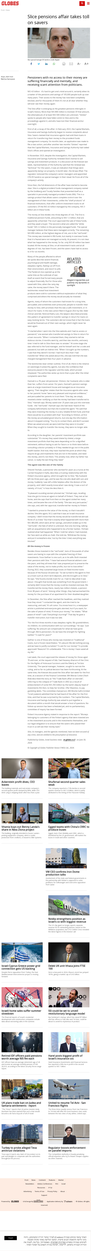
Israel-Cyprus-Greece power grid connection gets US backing (21, 967)
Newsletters (29, 1184)
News (8, 10)
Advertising (27, 1191)
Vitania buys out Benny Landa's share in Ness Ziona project (20, 828)
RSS (56, 1184)
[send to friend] (71, 64)
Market (61, 1180)
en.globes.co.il (69, 739)
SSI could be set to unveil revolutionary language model (66, 1012)
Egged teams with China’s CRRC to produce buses (68, 828)
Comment (42, 1180)
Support (44, 1195)
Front (3, 10)
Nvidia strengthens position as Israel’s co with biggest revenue (67, 920)
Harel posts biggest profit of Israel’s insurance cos (65, 1057)
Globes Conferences (44, 1184)
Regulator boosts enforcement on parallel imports (67, 1149)
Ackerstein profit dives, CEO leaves (18, 783)
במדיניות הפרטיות (58, 1242)
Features (52, 1180)
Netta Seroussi (8, 79)
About (62, 1191)
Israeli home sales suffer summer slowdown (21, 1012)
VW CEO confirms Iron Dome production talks (63, 873)
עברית (50, 1188)
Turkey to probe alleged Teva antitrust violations (19, 1149)
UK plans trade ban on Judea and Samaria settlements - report (21, 1104)
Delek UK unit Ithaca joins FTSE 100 (66, 967)
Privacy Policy (52, 1191)
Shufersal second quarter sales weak (66, 783)
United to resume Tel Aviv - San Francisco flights (67, 1104)
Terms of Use (39, 1191)
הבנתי (10, 1238)
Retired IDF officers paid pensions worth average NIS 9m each (22, 1057)
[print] (63, 64)
